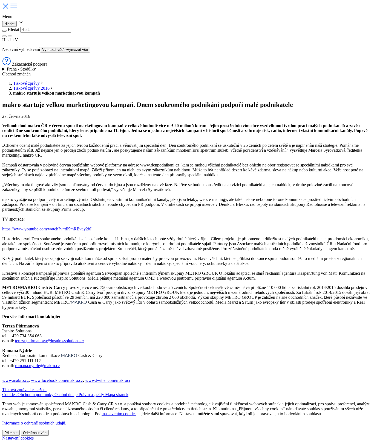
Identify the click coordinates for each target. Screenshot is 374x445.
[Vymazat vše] (4, 36)
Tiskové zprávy (27, 83)
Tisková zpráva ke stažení (24, 389)
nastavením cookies (119, 413)
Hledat (9, 24)
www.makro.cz (15, 380)
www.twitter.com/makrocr (107, 380)
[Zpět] (4, 31)
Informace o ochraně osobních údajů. (34, 423)
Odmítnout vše (35, 433)
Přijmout (11, 433)
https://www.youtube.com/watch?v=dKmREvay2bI (46, 229)
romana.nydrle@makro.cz (37, 365)
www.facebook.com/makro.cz (57, 380)
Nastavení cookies (18, 438)
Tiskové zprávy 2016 (32, 88)
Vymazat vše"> (65, 50)
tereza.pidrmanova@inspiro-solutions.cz (49, 340)
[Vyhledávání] (10, 36)
